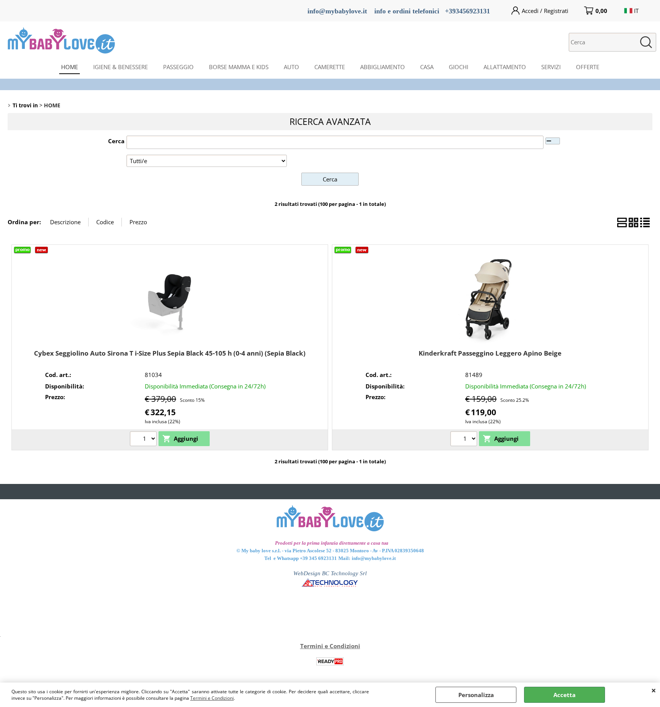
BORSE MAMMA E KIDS (239, 67)
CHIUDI (653, 690)
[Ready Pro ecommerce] (330, 661)
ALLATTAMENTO (505, 67)
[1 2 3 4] (144, 439)
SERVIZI (551, 67)
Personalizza (476, 695)
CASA (427, 67)
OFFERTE (587, 67)
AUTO (291, 67)
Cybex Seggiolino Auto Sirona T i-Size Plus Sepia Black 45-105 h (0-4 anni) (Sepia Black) (170, 353)
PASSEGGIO (178, 67)
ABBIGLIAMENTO (382, 67)
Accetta (564, 695)
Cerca (116, 141)
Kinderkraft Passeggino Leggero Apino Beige (490, 353)
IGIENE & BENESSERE (120, 67)
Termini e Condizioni (212, 698)
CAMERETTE (329, 67)
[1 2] (464, 439)
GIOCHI (458, 67)
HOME (69, 67)
